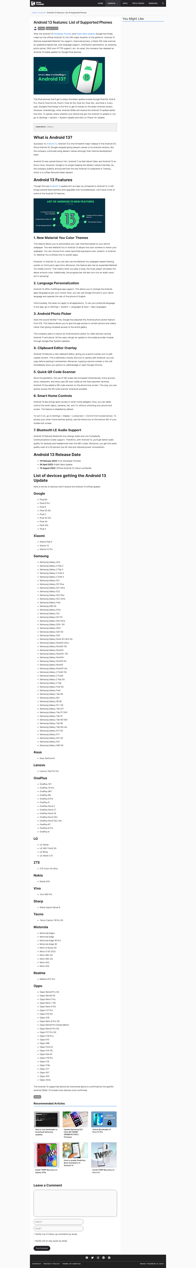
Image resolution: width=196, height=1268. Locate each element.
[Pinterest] (109, 1257)
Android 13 (55, 186)
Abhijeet (41, 28)
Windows (153, 3)
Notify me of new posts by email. (51, 1241)
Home (100, 3)
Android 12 (52, 144)
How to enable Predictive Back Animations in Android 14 (74, 1163)
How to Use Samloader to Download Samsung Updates (46, 1132)
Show (50, 127)
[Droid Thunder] (37, 3)
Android (111, 3)
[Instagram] (98, 1257)
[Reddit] (103, 1257)
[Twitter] (92, 1257)
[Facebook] (86, 1257)
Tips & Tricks (138, 3)
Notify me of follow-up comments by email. (56, 1234)
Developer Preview (63, 34)
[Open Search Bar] (163, 3)
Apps (125, 3)
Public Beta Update (85, 34)
